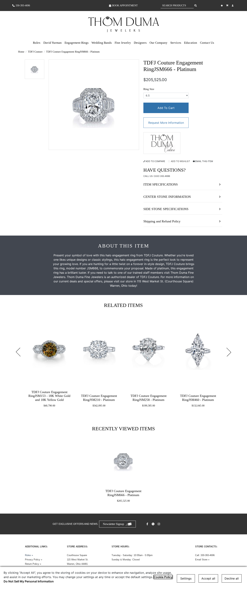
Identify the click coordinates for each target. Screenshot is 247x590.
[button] (34, 69)
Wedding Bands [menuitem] (101, 42)
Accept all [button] (208, 578)
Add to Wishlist (180, 161)
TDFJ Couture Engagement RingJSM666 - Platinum (73, 51)
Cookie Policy (163, 577)
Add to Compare (155, 161)
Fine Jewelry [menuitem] (123, 42)
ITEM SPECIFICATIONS (160, 184)
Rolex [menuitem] (37, 42)
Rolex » (29, 555)
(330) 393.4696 (162, 176)
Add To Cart (165, 108)
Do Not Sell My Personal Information (29, 581)
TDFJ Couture (35, 51)
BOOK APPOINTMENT (125, 5)
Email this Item (204, 161)
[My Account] (233, 5)
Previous (18, 352)
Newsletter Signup (113, 524)
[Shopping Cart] (227, 5)
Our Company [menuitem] (158, 42)
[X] (153, 524)
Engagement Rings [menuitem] (77, 42)
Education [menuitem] (190, 42)
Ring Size (148, 89)
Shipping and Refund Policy (161, 221)
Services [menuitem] (175, 42)
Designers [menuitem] (140, 42)
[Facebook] (148, 524)
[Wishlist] (222, 5)
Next (229, 352)
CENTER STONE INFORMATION (167, 197)
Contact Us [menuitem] (207, 42)
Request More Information (166, 122)
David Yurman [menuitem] (52, 42)
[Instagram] (159, 524)
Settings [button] (185, 578)
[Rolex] (221, 24)
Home (21, 51)
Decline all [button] (232, 578)
